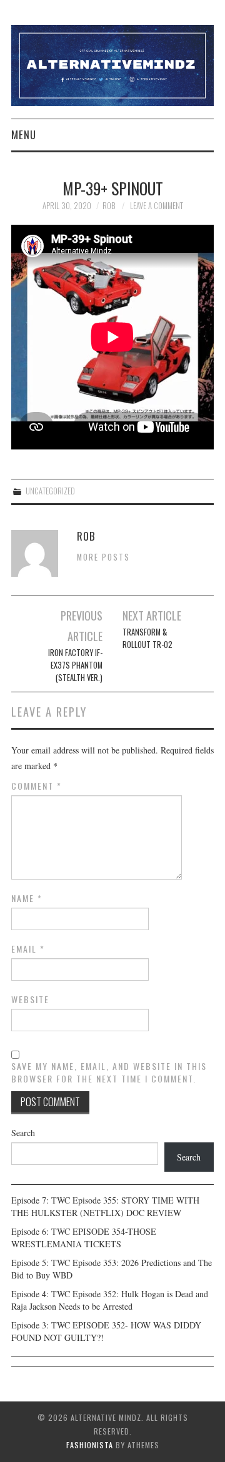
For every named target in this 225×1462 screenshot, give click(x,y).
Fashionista (89, 1445)
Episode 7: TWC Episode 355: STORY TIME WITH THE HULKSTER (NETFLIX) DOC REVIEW (105, 1206)
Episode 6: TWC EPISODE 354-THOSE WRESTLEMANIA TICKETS (83, 1237)
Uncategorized (50, 491)
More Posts (103, 557)
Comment (36, 786)
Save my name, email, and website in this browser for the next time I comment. (109, 1072)
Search (23, 1133)
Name (26, 898)
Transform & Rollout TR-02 (147, 638)
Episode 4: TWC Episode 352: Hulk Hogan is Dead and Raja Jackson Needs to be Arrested (109, 1300)
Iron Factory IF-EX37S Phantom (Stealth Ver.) (75, 665)
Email (28, 949)
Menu (23, 134)
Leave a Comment (156, 206)
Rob (108, 206)
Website (30, 999)
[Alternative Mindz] (112, 64)
